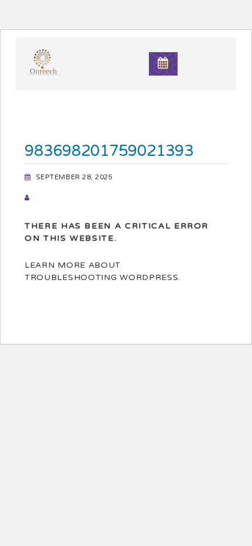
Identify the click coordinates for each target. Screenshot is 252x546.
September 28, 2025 (74, 177)
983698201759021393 (109, 151)
